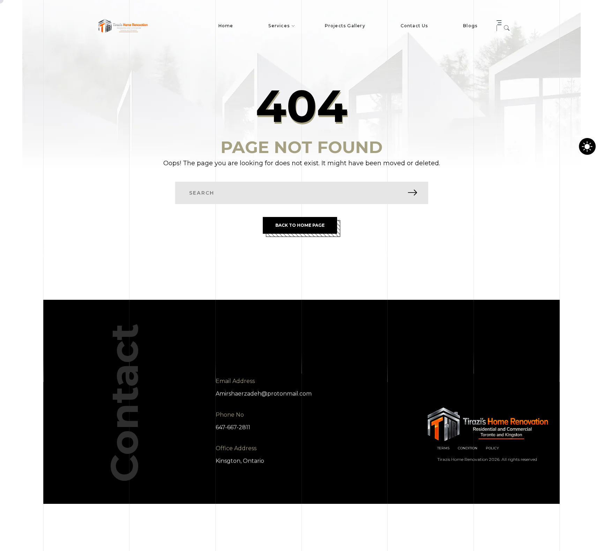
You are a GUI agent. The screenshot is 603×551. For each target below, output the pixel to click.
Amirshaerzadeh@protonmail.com (264, 393)
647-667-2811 (233, 427)
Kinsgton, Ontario (240, 460)
